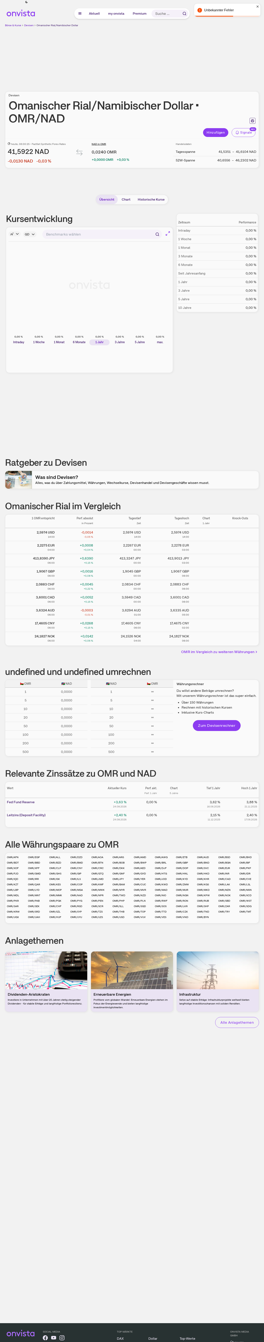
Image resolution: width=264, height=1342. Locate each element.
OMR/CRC (97, 868)
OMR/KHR (203, 879)
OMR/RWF (161, 900)
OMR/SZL (55, 911)
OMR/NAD (76, 895)
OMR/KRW (13, 911)
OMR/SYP (76, 911)
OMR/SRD (34, 911)
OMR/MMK (55, 895)
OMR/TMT (245, 911)
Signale (246, 132)
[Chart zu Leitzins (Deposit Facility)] (174, 817)
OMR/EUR (224, 868)
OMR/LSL (245, 884)
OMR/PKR (13, 900)
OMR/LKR (182, 906)
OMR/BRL (161, 862)
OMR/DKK (118, 868)
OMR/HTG (161, 873)
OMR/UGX (13, 917)
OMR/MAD (161, 890)
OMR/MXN (245, 890)
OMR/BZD (55, 862)
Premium (140, 13)
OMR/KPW (203, 895)
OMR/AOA (97, 857)
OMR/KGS (203, 884)
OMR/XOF (13, 868)
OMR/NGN (182, 895)
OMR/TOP (140, 911)
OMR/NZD (140, 895)
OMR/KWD (161, 884)
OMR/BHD (245, 857)
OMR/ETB (181, 857)
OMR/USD (118, 917)
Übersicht (106, 199)
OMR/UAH (34, 917)
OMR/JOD (161, 879)
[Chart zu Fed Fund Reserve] (174, 804)
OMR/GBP (182, 862)
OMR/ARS (118, 857)
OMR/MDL (13, 895)
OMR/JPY (118, 879)
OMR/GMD (34, 873)
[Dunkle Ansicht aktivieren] (26, 2)
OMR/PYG (76, 900)
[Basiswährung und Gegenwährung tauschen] (79, 153)
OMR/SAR (13, 906)
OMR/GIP (75, 873)
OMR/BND (203, 862)
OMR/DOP (182, 868)
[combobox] (102, 234)
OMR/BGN (224, 862)
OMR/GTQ (97, 873)
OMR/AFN (13, 857)
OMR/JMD (97, 879)
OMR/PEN (97, 900)
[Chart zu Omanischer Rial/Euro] (206, 547)
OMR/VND (182, 917)
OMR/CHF (55, 906)
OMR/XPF (33, 868)
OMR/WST (245, 900)
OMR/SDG (245, 906)
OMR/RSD (76, 906)
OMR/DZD (76, 857)
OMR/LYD (33, 890)
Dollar (152, 1338)
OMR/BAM (118, 884)
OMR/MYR (118, 890)
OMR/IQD (12, 879)
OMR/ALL (55, 857)
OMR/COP (76, 884)
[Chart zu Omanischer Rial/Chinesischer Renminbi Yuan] (206, 625)
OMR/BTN (97, 862)
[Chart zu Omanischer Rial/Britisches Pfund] (206, 573)
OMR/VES (160, 917)
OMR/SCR (97, 906)
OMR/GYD (140, 873)
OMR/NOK (224, 895)
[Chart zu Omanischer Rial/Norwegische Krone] (206, 638)
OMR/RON (182, 900)
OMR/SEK (33, 906)
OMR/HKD (203, 873)
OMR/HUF (55, 917)
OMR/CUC (140, 884)
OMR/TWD (118, 895)
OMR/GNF (118, 873)
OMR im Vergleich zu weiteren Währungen (217, 651)
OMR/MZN (224, 890)
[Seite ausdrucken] (252, 121)
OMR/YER (139, 879)
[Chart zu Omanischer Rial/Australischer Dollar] (206, 612)
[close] (257, 6)
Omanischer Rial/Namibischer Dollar (57, 25)
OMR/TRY (224, 911)
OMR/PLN (140, 900)
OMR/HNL (182, 873)
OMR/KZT (12, 884)
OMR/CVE (245, 879)
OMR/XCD (245, 895)
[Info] (15, 233)
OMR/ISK (54, 879)
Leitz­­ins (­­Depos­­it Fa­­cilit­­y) (26, 815)
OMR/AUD (203, 857)
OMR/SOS (161, 906)
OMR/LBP (13, 890)
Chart (126, 199)
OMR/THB (118, 911)
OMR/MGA (76, 890)
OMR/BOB (118, 862)
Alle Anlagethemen (237, 1022)
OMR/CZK (182, 911)
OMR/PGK (55, 900)
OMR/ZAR (224, 906)
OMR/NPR (97, 895)
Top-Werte (187, 1338)
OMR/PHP (118, 900)
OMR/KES (55, 884)
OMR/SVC (203, 868)
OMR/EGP (34, 857)
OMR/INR (223, 873)
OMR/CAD (224, 879)
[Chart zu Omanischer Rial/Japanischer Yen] (206, 560)
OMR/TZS (97, 911)
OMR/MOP (55, 890)
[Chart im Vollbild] (167, 233)
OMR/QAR (34, 884)
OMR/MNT (34, 895)
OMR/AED (139, 868)
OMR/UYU (76, 917)
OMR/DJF (161, 868)
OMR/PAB (34, 900)
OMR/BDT (13, 862)
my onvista (116, 13)
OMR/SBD (224, 900)
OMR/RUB (203, 900)
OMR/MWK (98, 890)
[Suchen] (184, 13)
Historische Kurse (151, 199)
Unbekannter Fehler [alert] (219, 10)
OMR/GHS (55, 873)
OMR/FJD (12, 873)
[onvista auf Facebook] (45, 1338)
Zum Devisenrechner (216, 725)
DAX (120, 1338)
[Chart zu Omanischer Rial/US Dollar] (206, 534)
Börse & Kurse (13, 25)
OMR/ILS (75, 879)
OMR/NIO (160, 895)
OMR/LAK (224, 884)
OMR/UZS (97, 917)
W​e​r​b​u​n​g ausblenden (168, 57)
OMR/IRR (33, 879)
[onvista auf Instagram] (61, 1338)
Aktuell (94, 13)
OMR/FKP (245, 868)
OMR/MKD (203, 890)
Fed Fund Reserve (21, 802)
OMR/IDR (244, 873)
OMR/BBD (34, 862)
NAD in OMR (99, 144)
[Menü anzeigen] (80, 13)
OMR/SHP (203, 906)
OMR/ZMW (182, 884)
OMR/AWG (161, 857)
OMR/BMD (76, 862)
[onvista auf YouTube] (53, 1338)
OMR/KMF (97, 884)
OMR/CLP (55, 868)
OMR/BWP (140, 862)
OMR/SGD (140, 906)
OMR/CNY (76, 868)
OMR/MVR (140, 890)
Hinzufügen (216, 132)
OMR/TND (203, 911)
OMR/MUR (182, 890)
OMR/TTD (161, 911)
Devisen (29, 25)
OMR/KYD (182, 879)
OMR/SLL (118, 906)
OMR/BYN (203, 917)
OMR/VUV (140, 917)
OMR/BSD (224, 857)
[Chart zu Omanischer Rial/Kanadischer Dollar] (206, 599)
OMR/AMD (140, 857)
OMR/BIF (244, 862)
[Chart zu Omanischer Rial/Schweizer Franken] (206, 586)
